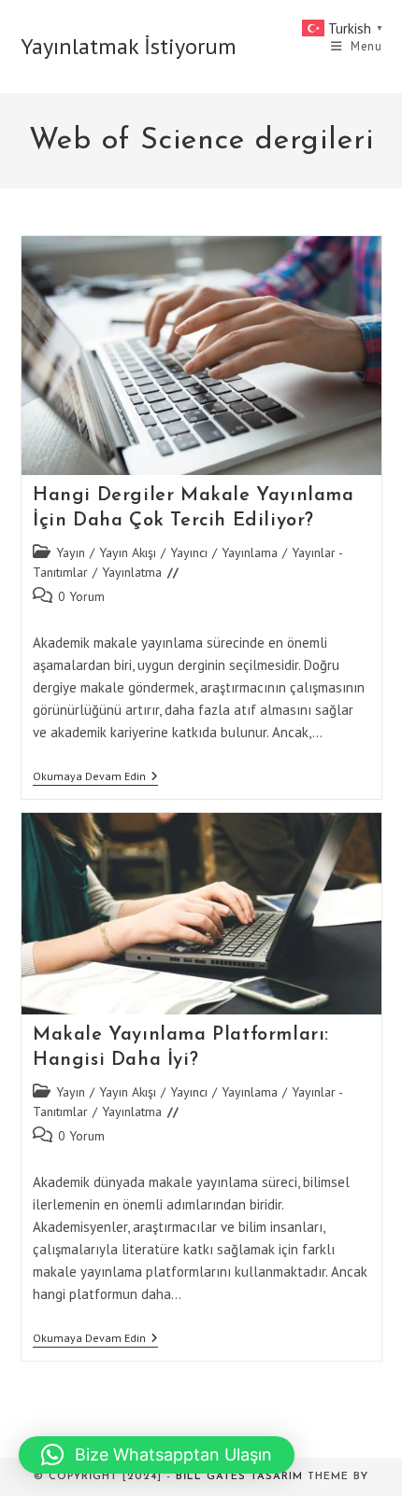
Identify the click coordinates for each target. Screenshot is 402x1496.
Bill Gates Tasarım (239, 1477)
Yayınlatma (132, 572)
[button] (156, 1455)
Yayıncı (189, 552)
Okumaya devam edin (95, 778)
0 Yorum (81, 596)
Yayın (70, 552)
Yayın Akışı (127, 552)
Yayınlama (250, 552)
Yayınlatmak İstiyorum (129, 46)
